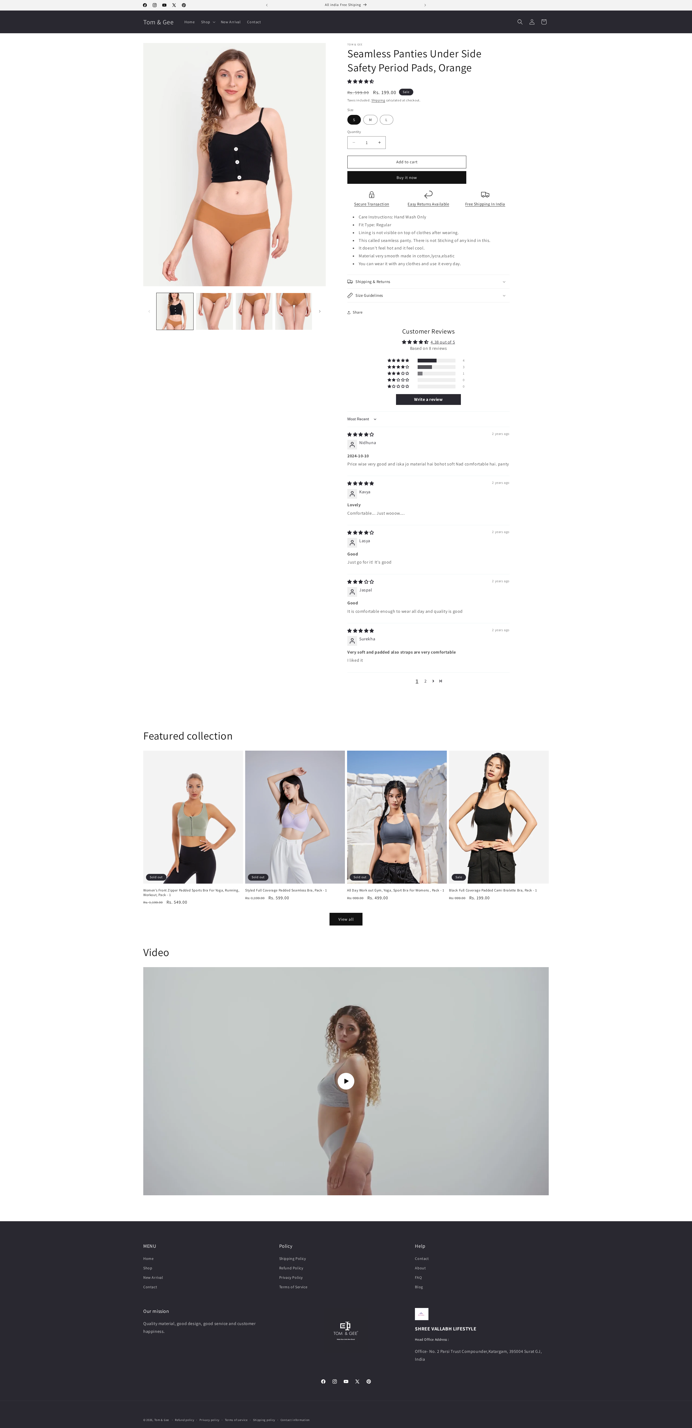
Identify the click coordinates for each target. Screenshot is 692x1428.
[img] (360, 434)
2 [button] (425, 681)
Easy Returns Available (428, 204)
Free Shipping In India (485, 204)
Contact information (295, 1420)
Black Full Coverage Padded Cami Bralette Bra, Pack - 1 (493, 890)
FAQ (418, 1277)
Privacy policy (209, 1420)
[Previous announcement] (267, 5)
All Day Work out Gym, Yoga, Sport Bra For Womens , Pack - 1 (395, 890)
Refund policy (184, 1420)
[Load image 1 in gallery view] (175, 311)
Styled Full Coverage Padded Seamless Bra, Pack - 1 (286, 890)
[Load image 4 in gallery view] (293, 311)
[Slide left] (149, 311)
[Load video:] (346, 1081)
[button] (207, 22)
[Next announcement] (425, 5)
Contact (150, 1286)
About (420, 1268)
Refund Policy (291, 1268)
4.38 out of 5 (443, 342)
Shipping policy (264, 1420)
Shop (147, 1268)
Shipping (378, 100)
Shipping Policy (292, 1258)
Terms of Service (293, 1286)
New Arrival (153, 1277)
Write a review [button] (428, 399)
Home (148, 1258)
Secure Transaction (371, 204)
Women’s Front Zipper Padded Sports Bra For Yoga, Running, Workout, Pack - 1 (191, 892)
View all (346, 919)
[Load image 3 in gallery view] (254, 311)
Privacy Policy (291, 1277)
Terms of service (236, 1420)
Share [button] (358, 312)
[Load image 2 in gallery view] (214, 311)
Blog (419, 1286)
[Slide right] (320, 311)
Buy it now (407, 177)
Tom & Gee (161, 1420)
